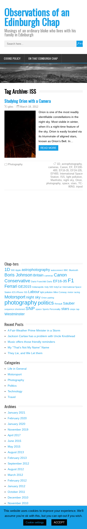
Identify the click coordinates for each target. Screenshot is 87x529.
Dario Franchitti (38, 281)
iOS (14, 292)
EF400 (54, 173)
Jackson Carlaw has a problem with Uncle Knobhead (41, 336)
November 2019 (18, 429)
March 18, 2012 (29, 106)
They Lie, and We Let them (25, 353)
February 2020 (17, 418)
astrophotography (72, 163)
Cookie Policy (12, 58)
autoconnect (57, 270)
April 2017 (14, 435)
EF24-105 (76, 170)
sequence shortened (14, 309)
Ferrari (10, 286)
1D (58, 163)
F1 (71, 280)
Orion (78, 180)
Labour (33, 292)
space (65, 183)
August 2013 (16, 452)
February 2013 (17, 457)
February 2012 (17, 480)
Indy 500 (49, 287)
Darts (49, 281)
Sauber (69, 303)
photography (53, 183)
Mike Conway (60, 292)
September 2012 (18, 463)
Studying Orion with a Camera (27, 101)
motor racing (74, 292)
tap (77, 309)
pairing (51, 297)
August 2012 (16, 469)
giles (10, 106)
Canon (64, 167)
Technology (15, 391)
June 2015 (14, 440)
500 (13, 270)
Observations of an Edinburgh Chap (37, 17)
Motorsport (14, 296)
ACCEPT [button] (59, 522)
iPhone (19, 292)
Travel (12, 397)
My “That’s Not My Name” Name (28, 347)
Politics (12, 385)
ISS (62, 176)
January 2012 (16, 486)
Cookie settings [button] (35, 522)
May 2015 (14, 446)
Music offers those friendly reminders (31, 341)
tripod (79, 186)
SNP (30, 308)
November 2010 (18, 503)
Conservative (17, 280)
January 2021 (16, 412)
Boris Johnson (18, 274)
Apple (18, 270)
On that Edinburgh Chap (43, 58)
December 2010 (18, 497)
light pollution (74, 176)
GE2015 (24, 287)
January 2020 (16, 423)
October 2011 (16, 491)
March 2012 (15, 474)
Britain (38, 275)
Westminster (14, 314)
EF (70, 167)
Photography (15, 164)
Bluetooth (73, 270)
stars (74, 183)
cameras (53, 167)
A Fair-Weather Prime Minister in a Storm (34, 330)
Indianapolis (38, 287)
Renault (58, 304)
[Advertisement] (38, 226)
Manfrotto (56, 180)
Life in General (17, 368)
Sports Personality (51, 309)
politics (46, 303)
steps (72, 309)
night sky (68, 180)
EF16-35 (64, 170)
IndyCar (58, 287)
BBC (66, 270)
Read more (48, 147)
